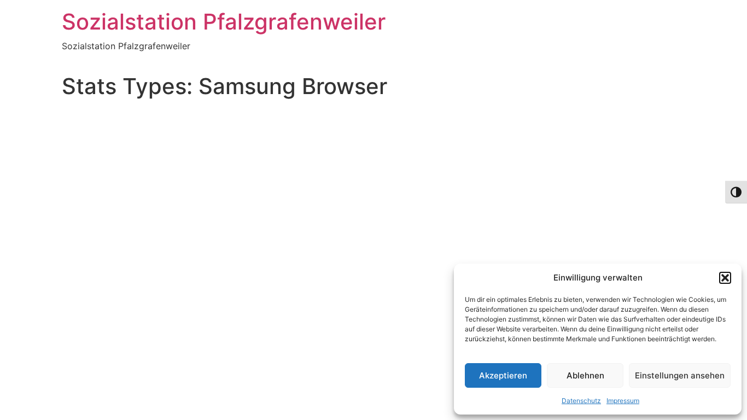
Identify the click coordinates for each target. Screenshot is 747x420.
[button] (725, 277)
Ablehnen (585, 375)
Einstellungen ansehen (680, 375)
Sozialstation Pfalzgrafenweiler (224, 21)
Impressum (622, 400)
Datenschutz (581, 400)
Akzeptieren (503, 375)
